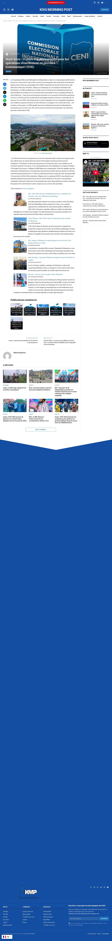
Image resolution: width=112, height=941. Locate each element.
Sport (69, 16)
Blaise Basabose (15, 53)
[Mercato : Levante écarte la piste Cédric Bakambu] (20, 280)
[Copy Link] (4, 104)
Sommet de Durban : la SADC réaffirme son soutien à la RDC (100, 104)
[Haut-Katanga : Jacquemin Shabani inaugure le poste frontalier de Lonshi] (20, 264)
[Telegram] (4, 96)
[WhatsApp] (4, 100)
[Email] (4, 92)
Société (48, 16)
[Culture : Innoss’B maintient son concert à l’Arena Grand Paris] (86, 95)
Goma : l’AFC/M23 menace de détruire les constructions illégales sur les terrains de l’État (15, 419)
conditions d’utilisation (97, 923)
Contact (99, 16)
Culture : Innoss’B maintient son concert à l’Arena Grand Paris (99, 94)
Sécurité (35, 16)
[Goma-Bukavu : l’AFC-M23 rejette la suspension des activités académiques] (20, 224)
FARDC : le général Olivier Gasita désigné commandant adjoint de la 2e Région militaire (99, 114)
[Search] (106, 3)
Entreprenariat (77, 16)
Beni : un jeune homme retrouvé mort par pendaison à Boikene (40, 389)
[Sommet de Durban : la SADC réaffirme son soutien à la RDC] (86, 105)
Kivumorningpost (47, 153)
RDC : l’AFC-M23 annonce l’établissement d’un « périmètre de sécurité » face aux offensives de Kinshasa (94, 198)
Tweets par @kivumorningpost (91, 146)
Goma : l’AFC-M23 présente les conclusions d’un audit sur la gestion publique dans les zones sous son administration (66, 419)
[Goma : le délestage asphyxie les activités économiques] (15, 376)
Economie (56, 16)
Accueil (5, 20)
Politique (20, 16)
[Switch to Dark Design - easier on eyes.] (108, 2)
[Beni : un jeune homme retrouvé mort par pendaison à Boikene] (40, 376)
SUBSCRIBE (105, 9)
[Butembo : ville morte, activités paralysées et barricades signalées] (86, 126)
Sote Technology (29, 933)
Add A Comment (40, 429)
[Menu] (4, 2)
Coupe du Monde (89, 16)
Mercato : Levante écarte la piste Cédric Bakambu (45, 274)
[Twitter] (4, 88)
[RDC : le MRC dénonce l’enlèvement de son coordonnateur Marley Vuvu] (40, 405)
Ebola (63, 16)
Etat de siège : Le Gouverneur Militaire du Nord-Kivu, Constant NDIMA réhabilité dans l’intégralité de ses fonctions (60, 342)
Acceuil (13, 16)
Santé (42, 16)
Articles (10, 20)
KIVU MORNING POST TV (56, 2)
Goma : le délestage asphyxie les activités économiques (14, 389)
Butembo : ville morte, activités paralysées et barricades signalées (100, 126)
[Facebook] (4, 84)
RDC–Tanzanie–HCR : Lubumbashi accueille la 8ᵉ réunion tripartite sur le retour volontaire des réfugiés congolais (66, 391)
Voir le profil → (105, 143)
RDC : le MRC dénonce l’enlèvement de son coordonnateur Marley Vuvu (39, 419)
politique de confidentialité (76, 925)
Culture (28, 16)
